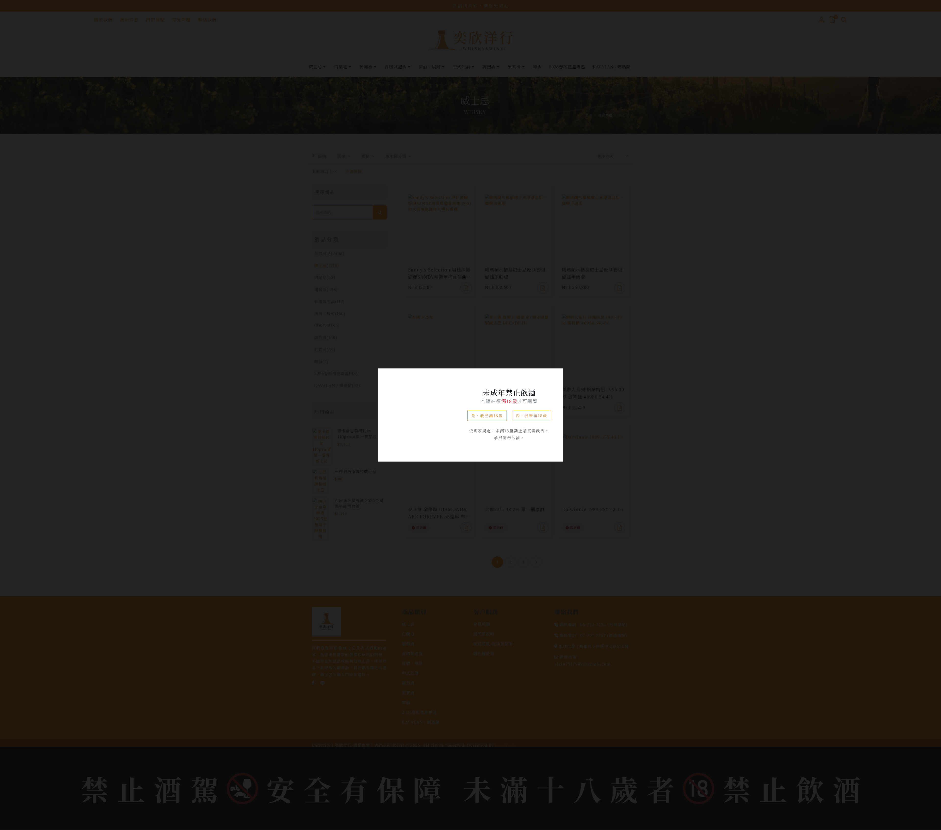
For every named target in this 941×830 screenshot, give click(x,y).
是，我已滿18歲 (487, 415)
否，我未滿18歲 (531, 415)
